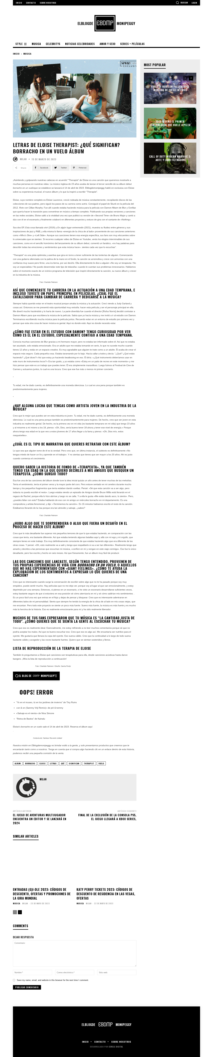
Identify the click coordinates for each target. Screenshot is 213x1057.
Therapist (89, 763)
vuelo (101, 763)
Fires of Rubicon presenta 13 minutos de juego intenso (170, 88)
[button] (182, 2)
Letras (53, 763)
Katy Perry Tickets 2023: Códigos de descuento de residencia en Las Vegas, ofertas (106, 893)
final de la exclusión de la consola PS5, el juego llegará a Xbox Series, (107, 817)
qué (62, 763)
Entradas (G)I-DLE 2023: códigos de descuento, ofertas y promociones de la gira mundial (42, 893)
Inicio (16, 53)
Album (18, 763)
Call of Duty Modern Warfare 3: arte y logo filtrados (170, 158)
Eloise (42, 763)
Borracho (30, 763)
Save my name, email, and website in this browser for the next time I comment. (53, 980)
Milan (23, 159)
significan (74, 763)
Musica (27, 53)
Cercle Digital (116, 1046)
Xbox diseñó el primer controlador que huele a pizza (170, 123)
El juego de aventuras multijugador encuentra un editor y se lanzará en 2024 (39, 819)
